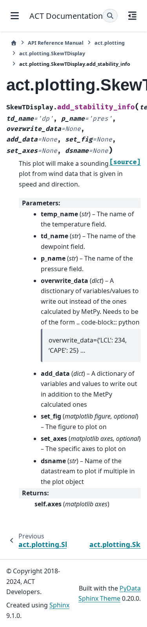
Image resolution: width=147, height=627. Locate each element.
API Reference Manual (55, 42)
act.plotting (109, 42)
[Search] (110, 15)
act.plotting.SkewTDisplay (52, 53)
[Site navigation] (14, 15)
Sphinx (59, 605)
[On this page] (132, 15)
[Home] (14, 43)
